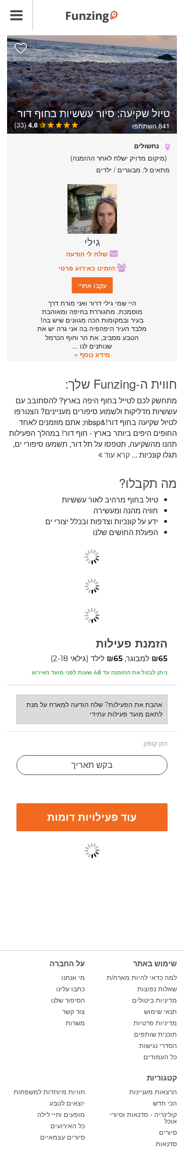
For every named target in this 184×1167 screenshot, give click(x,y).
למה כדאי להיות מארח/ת (142, 977)
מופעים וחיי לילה (61, 1114)
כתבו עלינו (70, 989)
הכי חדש (165, 1103)
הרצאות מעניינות (153, 1092)
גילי (92, 241)
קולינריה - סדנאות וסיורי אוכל (143, 1118)
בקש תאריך (92, 765)
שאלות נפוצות (157, 989)
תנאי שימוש (160, 1011)
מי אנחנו (73, 977)
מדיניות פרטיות (155, 1023)
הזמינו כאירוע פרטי (88, 268)
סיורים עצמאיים (62, 1137)
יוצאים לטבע (67, 1103)
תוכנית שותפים (155, 1034)
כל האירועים (67, 1126)
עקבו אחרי (92, 285)
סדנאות (166, 1144)
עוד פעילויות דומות (92, 816)
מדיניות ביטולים (154, 1000)
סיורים (168, 1132)
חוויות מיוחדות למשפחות (49, 1092)
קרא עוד (116, 454)
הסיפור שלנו (68, 1000)
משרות (75, 1023)
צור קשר (73, 1011)
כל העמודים (160, 1057)
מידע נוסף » (92, 354)
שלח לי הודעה (87, 253)
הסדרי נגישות (158, 1045)
